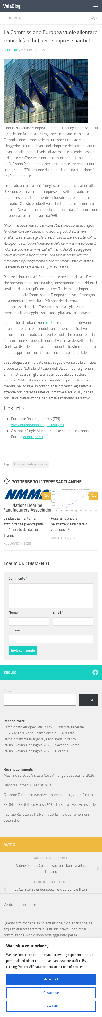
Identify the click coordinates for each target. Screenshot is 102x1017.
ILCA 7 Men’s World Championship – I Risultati (39, 733)
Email (58, 612)
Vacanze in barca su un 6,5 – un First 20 (64, 795)
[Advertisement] (51, 53)
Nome (14, 612)
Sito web (15, 630)
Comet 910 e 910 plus (34, 785)
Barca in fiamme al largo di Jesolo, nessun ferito (40, 739)
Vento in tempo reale (20, 904)
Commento (18, 578)
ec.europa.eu (33, 437)
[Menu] (96, 6)
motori (51, 322)
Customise (51, 993)
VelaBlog (11, 6)
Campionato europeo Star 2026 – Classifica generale (44, 727)
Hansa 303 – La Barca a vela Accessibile (66, 804)
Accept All (51, 979)
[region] (51, 977)
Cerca (8, 690)
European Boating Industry (30, 464)
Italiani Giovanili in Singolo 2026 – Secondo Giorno (41, 745)
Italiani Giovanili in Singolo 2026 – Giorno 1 (36, 751)
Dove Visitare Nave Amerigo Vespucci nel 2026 (58, 775)
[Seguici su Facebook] (95, 672)
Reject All (51, 1006)
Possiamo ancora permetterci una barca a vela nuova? (69, 524)
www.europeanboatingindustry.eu (37, 425)
